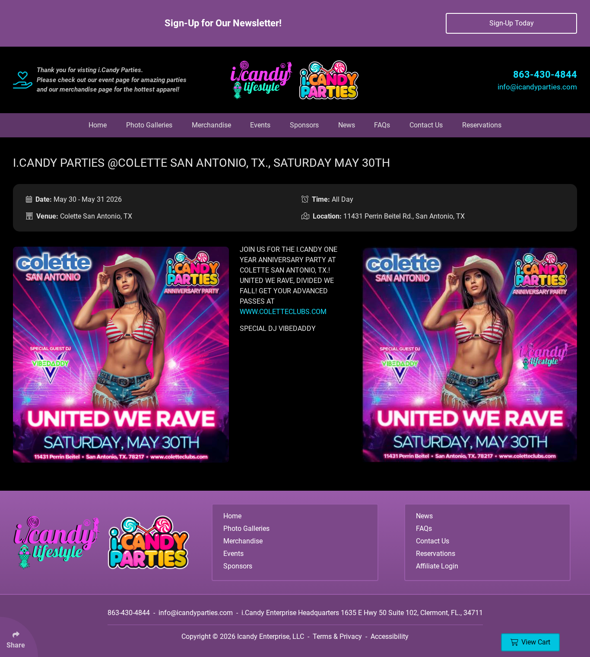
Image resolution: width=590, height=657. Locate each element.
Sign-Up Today (511, 23)
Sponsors (304, 125)
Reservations (481, 125)
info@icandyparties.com (537, 87)
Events (260, 125)
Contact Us (426, 125)
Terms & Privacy (337, 636)
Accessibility (390, 636)
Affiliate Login (437, 566)
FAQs (382, 125)
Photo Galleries (149, 125)
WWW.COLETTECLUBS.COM (283, 312)
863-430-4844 (545, 74)
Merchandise (211, 125)
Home (98, 125)
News (346, 125)
